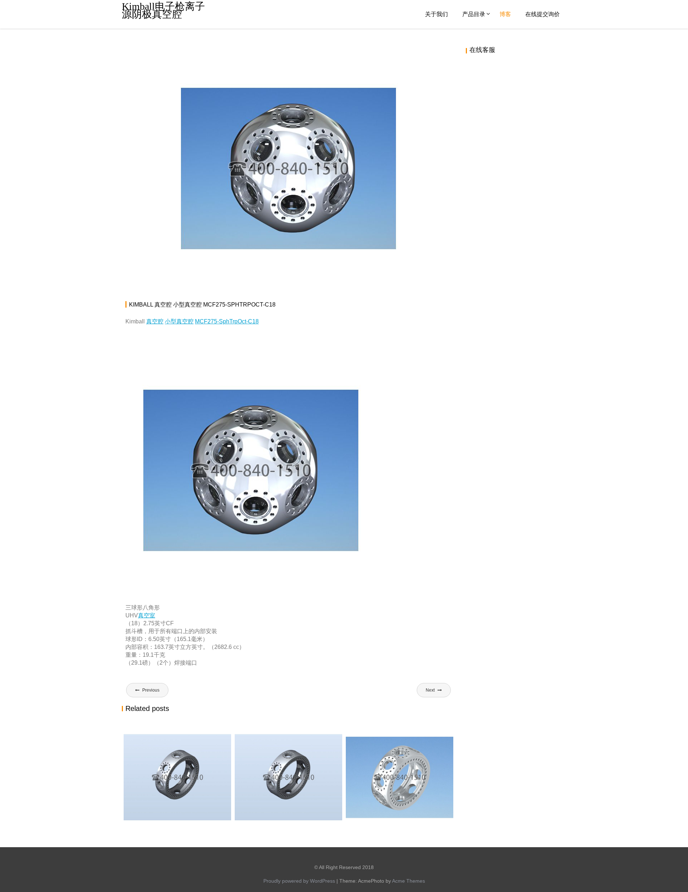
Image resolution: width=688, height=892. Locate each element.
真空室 (146, 615)
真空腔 (396, 52)
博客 (505, 14)
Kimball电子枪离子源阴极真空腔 (163, 10)
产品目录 (473, 14)
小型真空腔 (179, 321)
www (221, 52)
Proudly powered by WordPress (299, 881)
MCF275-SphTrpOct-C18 (227, 321)
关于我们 (436, 14)
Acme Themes (408, 881)
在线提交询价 (542, 14)
